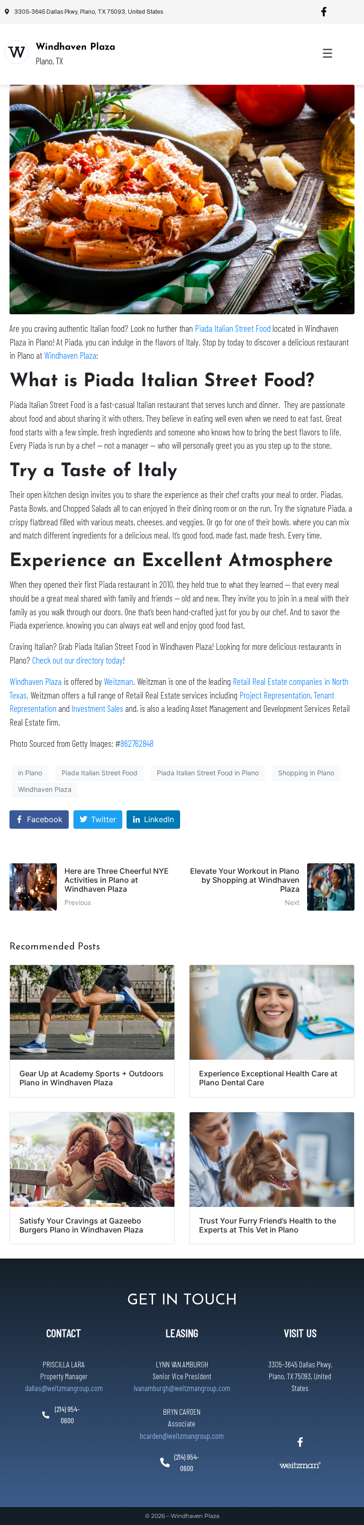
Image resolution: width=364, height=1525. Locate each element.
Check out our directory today (77, 660)
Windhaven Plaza (75, 47)
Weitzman (118, 681)
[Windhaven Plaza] (16, 52)
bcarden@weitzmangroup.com (182, 1435)
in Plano (30, 773)
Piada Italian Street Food (233, 328)
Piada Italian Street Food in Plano (208, 773)
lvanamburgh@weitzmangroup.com (182, 1387)
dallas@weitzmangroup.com (64, 1387)
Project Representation (274, 695)
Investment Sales (97, 708)
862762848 (137, 743)
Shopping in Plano (306, 773)
